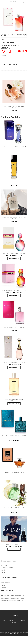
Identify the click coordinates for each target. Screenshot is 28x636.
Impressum (10, 620)
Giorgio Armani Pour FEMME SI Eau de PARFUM (14, 107)
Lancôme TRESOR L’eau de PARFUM (14, 472)
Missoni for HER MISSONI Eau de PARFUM (14, 253)
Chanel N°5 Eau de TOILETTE (14, 182)
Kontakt (14, 622)
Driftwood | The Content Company (17, 633)
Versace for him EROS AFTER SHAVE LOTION (14, 435)
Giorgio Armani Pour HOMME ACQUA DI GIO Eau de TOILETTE (14, 218)
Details (22, 102)
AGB (16, 620)
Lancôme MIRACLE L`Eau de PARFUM (14, 327)
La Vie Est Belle (9, 61)
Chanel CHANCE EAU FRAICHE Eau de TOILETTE (14, 508)
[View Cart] (24, 2)
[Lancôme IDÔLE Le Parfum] (26, 35)
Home (4, 620)
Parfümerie (8, 60)
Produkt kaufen (14, 110)
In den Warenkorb (14, 440)
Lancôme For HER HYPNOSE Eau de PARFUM (14, 146)
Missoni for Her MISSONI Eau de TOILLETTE (14, 290)
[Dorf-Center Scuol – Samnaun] (14, 2)
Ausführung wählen (14, 258)
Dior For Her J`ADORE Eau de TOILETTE (14, 362)
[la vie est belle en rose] (14, 19)
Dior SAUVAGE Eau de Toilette (14, 544)
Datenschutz (22, 620)
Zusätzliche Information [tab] (9, 64)
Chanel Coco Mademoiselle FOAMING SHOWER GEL (14, 400)
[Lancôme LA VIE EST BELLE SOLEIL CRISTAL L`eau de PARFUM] (24, 35)
